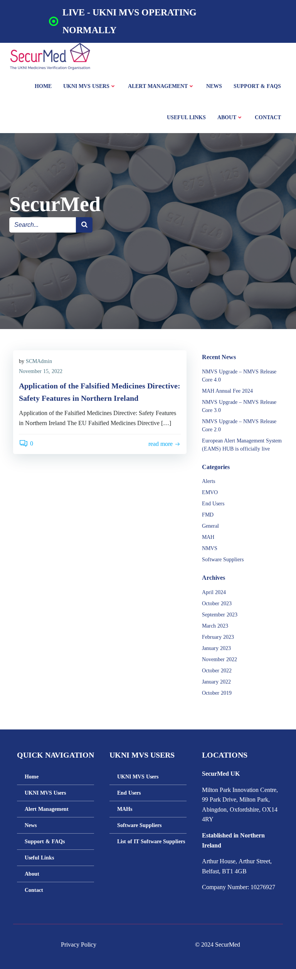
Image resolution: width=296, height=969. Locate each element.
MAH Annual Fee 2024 (227, 391)
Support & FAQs (257, 86)
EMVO (210, 492)
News (214, 86)
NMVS (209, 548)
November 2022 (219, 659)
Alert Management (158, 86)
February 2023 (218, 637)
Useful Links (186, 117)
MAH (208, 537)
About (226, 117)
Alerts (208, 481)
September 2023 (219, 615)
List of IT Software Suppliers (148, 841)
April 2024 (214, 592)
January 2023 (216, 648)
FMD (208, 515)
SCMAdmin (39, 361)
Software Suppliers (223, 559)
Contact (268, 117)
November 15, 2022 (40, 371)
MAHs (124, 809)
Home (43, 86)
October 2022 (217, 671)
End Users (213, 503)
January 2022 (216, 682)
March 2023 (215, 626)
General (210, 526)
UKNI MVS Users (86, 86)
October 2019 (217, 693)
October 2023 (217, 603)
